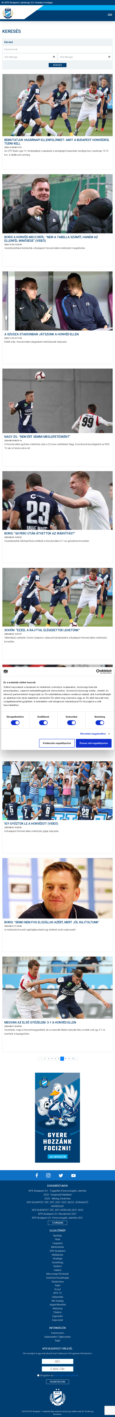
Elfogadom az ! (59, 1375)
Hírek (57, 1239)
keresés (57, 65)
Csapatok (57, 1243)
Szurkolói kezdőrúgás (57, 1277)
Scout (57, 1289)
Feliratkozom (57, 1382)
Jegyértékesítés (57, 1304)
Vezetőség (57, 1262)
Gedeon (57, 1266)
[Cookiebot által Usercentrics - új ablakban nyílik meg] (98, 671)
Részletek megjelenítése (93, 733)
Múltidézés (57, 1254)
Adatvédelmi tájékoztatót (65, 1375)
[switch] (43, 722)
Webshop (58, 1308)
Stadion (57, 1312)
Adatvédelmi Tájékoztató (57, 1336)
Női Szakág (57, 1300)
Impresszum (57, 1333)
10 (73, 1059)
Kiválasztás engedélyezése (57, 743)
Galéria (57, 1270)
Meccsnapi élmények (57, 1273)
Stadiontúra (58, 1281)
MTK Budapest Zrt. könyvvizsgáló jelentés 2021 (57, 1217)
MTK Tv (57, 1293)
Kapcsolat (57, 1320)
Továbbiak (57, 1223)
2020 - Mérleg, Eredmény (57, 1198)
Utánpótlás (57, 1297)
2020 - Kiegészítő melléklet (57, 1194)
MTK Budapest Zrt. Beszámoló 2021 (57, 1213)
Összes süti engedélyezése (94, 743)
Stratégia (57, 1258)
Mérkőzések (57, 1247)
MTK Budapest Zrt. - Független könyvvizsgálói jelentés (57, 1190)
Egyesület (57, 1316)
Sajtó (57, 1285)
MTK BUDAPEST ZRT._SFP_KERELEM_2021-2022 (57, 1210)
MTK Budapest (57, 1250)
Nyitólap (57, 1235)
